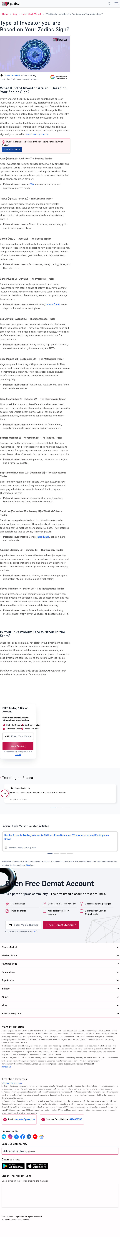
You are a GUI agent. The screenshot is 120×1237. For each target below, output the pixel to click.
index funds (43, 536)
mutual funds (53, 304)
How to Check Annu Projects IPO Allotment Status (38, 792)
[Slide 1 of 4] (50, 853)
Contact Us (6, 1067)
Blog (15, 14)
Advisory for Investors (12, 1083)
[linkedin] (29, 1136)
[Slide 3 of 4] (63, 853)
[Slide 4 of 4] (70, 853)
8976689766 (76, 1119)
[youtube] (35, 1136)
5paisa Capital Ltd (12, 75)
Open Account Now (12, 149)
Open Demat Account (61, 925)
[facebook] (22, 1136)
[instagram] (10, 1136)
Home (5, 14)
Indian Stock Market (31, 14)
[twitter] (16, 1136)
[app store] (37, 1167)
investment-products (36, 134)
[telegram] (4, 1136)
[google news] (41, 1136)
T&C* (34, 931)
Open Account (18, 745)
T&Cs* (18, 754)
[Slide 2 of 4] (56, 853)
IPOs (31, 184)
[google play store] (13, 1167)
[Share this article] (34, 75)
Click (28, 865)
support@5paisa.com (25, 1119)
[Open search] (109, 4)
